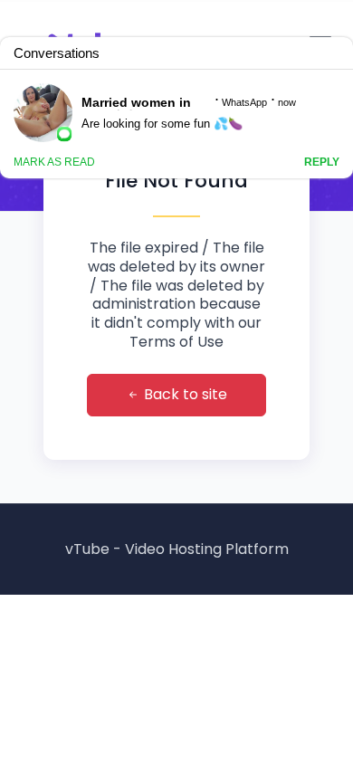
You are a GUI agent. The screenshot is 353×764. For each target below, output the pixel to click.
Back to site (183, 394)
